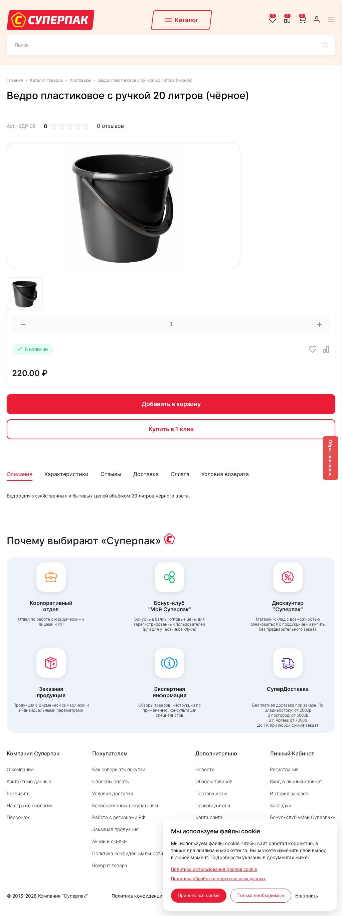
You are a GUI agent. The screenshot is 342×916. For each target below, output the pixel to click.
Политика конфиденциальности (127, 853)
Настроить (306, 895)
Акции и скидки (109, 841)
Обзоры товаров (213, 781)
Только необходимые (260, 895)
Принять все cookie (199, 895)
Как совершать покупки (118, 769)
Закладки (280, 805)
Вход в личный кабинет (296, 781)
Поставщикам (211, 793)
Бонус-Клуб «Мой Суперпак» (302, 817)
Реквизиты (18, 793)
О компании (20, 769)
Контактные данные (29, 781)
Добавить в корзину (171, 403)
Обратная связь (330, 458)
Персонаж (18, 817)
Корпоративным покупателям (125, 805)
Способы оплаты (111, 781)
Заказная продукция (115, 829)
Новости (204, 769)
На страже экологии (29, 805)
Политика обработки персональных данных (218, 878)
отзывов (110, 126)
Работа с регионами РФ (118, 817)
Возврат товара (109, 865)
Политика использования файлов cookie (214, 869)
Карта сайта (208, 817)
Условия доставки (112, 793)
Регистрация (284, 769)
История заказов (289, 793)
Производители (212, 805)
